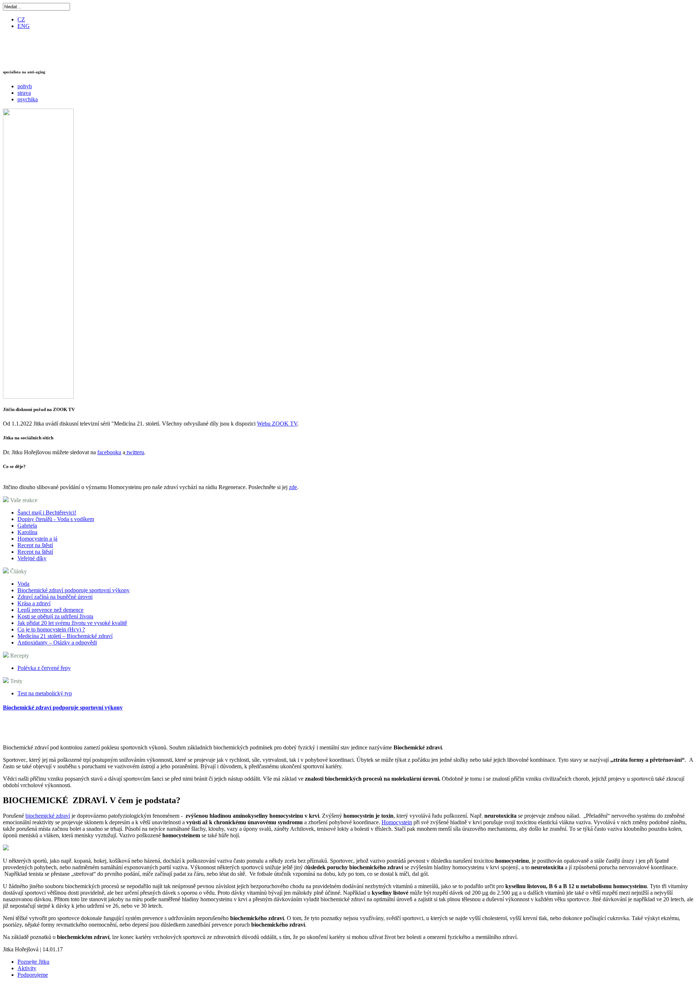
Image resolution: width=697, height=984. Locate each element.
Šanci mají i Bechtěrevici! (46, 512)
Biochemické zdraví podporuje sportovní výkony (73, 590)
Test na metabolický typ (44, 693)
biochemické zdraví (47, 816)
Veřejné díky (31, 558)
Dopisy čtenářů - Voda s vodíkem (55, 519)
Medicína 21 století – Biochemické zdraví (65, 636)
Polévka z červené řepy (44, 668)
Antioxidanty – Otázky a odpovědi (57, 642)
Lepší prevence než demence (50, 610)
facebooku (109, 452)
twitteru (135, 452)
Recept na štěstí (35, 545)
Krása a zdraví (33, 603)
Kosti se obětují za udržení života (55, 616)
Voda (23, 584)
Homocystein (397, 822)
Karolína (27, 532)
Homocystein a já (37, 539)
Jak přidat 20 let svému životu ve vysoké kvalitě (72, 623)
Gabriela (27, 526)
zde (293, 487)
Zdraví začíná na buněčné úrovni (55, 597)
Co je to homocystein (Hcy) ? (51, 629)
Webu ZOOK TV (277, 423)
